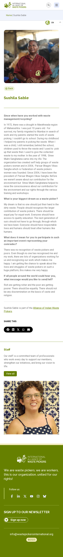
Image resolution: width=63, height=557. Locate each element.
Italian (50, 31)
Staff (7, 349)
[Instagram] (38, 496)
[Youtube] (31, 496)
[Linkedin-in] (18, 496)
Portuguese (53, 38)
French (50, 25)
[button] (8, 329)
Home (9, 15)
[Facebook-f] (12, 496)
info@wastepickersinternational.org (31, 534)
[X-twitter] (25, 496)
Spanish (50, 44)
